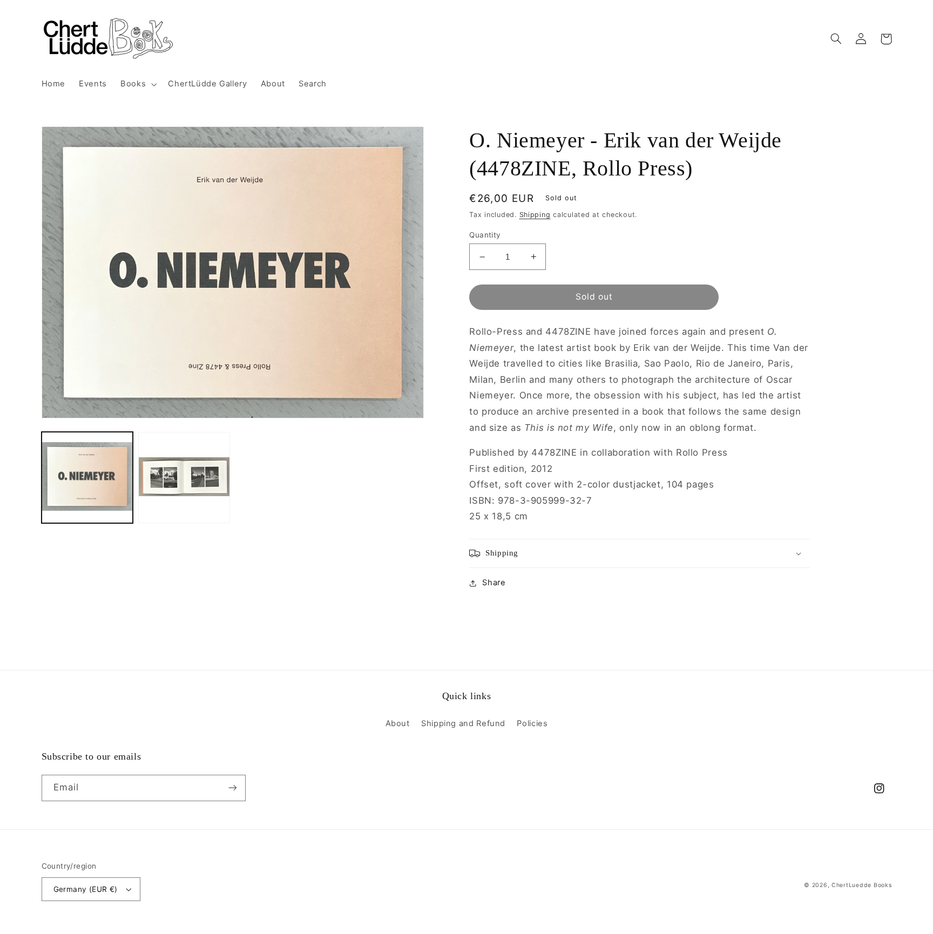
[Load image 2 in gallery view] (183, 477)
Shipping (535, 215)
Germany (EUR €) (85, 889)
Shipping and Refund (463, 723)
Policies (532, 723)
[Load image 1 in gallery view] (87, 477)
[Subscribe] (232, 788)
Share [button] (493, 582)
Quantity (485, 235)
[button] (137, 84)
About (398, 723)
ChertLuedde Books (861, 885)
